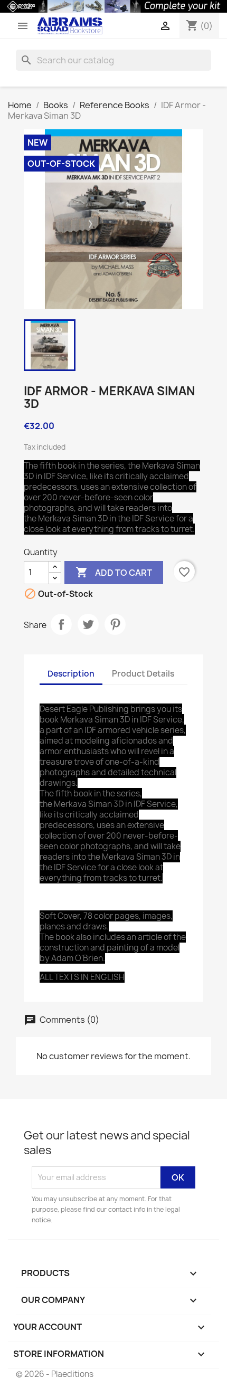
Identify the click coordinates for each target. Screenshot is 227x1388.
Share (61, 624)
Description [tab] (71, 673)
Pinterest (115, 624)
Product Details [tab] (143, 673)
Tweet (88, 624)
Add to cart (113, 572)
